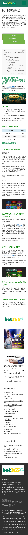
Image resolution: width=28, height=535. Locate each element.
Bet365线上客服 (20, 513)
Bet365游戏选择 (16, 512)
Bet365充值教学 (12, 513)
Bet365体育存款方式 (9, 409)
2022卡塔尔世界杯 (9, 392)
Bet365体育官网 (11, 87)
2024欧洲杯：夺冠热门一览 (11, 449)
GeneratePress (20, 532)
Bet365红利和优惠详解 (10, 427)
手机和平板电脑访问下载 (14, 68)
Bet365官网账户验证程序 (10, 457)
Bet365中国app (8, 398)
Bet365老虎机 (8, 429)
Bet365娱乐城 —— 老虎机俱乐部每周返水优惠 (14, 53)
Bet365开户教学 (8, 512)
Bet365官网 (7, 422)
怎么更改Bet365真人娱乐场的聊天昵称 (16, 71)
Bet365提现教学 (8, 424)
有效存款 (19, 225)
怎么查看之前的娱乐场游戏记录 (15, 73)
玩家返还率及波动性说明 (13, 61)
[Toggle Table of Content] (23, 51)
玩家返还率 (12, 62)
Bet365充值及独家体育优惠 (11, 411)
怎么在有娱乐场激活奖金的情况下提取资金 (16, 66)
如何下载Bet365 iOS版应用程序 (12, 434)
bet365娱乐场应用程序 (8, 255)
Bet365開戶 (7, 431)
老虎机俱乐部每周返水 (14, 57)
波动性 (11, 64)
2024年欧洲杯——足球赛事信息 (12, 451)
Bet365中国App (12, 510)
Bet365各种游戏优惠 (9, 413)
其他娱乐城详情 (9, 59)
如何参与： (10, 56)
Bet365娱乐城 (8, 416)
